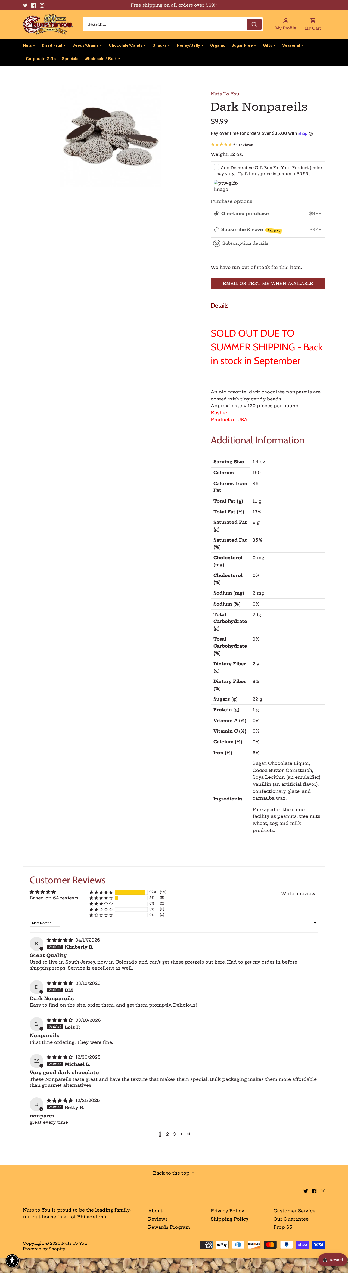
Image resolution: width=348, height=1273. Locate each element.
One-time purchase (245, 213)
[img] (60, 940)
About (155, 1210)
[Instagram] (42, 5)
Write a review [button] (298, 893)
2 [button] (167, 1134)
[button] (268, 284)
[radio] (216, 213)
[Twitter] (25, 5)
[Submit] (254, 24)
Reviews (158, 1219)
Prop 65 (283, 1227)
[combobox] (172, 24)
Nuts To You (225, 94)
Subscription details (245, 243)
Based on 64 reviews (54, 898)
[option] (110, 136)
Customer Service (294, 1210)
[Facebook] (33, 5)
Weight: (220, 154)
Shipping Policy (229, 1219)
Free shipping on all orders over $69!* (174, 5)
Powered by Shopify (44, 1248)
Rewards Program (169, 1227)
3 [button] (174, 1134)
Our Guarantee (291, 1219)
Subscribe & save (251, 230)
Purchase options (231, 201)
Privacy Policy (227, 1210)
